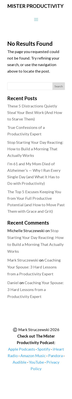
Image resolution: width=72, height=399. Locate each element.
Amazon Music (33, 355)
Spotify (43, 349)
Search (59, 86)
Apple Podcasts (21, 349)
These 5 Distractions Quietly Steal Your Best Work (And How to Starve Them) (34, 112)
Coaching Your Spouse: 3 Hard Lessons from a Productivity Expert (34, 267)
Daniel (13, 282)
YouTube (36, 362)
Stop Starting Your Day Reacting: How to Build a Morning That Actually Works (35, 149)
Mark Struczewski (22, 260)
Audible (19, 362)
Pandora (55, 355)
